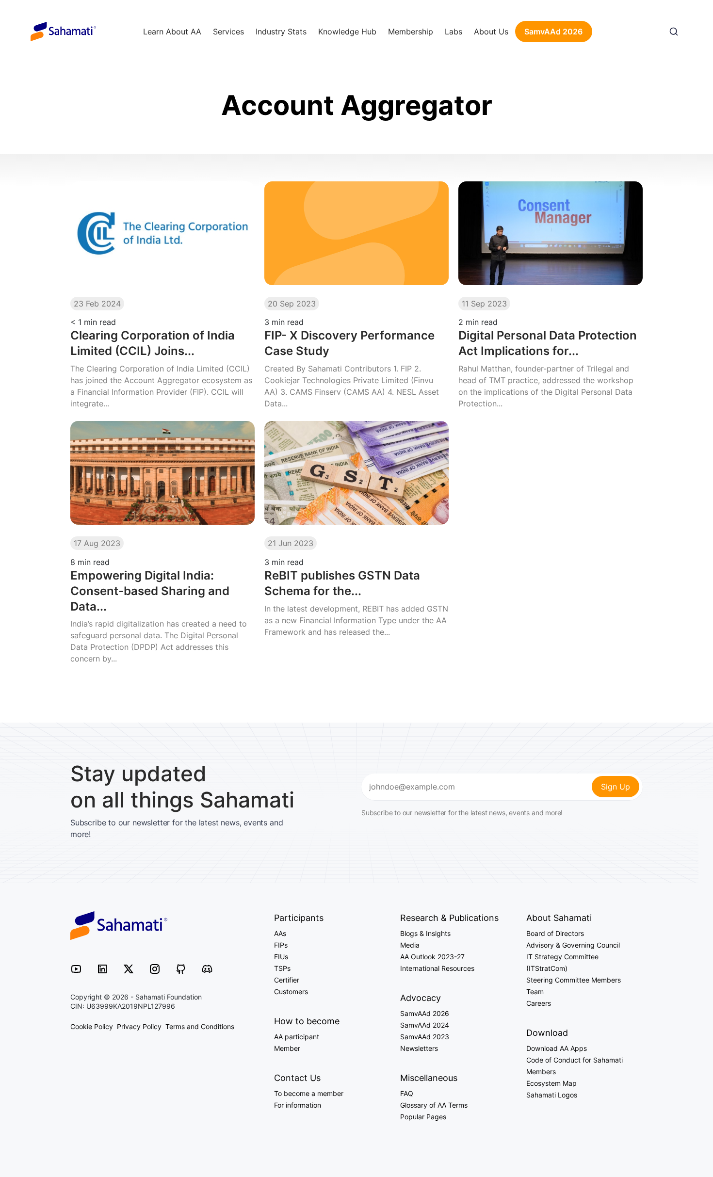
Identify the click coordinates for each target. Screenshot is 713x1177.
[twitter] (128, 968)
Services (228, 31)
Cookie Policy (91, 1026)
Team (535, 991)
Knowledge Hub (347, 31)
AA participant (296, 1036)
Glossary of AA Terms (434, 1105)
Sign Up (615, 786)
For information (297, 1105)
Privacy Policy (139, 1026)
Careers (538, 1003)
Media (410, 945)
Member (287, 1048)
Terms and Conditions (199, 1026)
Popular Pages (423, 1117)
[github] (181, 968)
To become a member (308, 1093)
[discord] (207, 968)
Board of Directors (555, 933)
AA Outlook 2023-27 (432, 956)
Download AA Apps (556, 1048)
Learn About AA (172, 31)
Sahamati (63, 31)
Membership (410, 31)
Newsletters (419, 1048)
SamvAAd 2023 (424, 1036)
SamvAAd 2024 (424, 1025)
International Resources (437, 968)
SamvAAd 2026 (553, 31)
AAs (280, 933)
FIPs (281, 945)
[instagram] (155, 968)
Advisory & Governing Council (573, 945)
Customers (291, 991)
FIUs (281, 956)
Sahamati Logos (551, 1095)
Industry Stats (281, 31)
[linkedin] (102, 968)
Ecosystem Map (551, 1083)
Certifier (286, 980)
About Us (491, 31)
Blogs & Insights (425, 933)
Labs (453, 31)
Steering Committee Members (573, 980)
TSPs (282, 968)
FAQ (406, 1093)
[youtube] (76, 968)
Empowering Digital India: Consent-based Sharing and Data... (149, 590)
